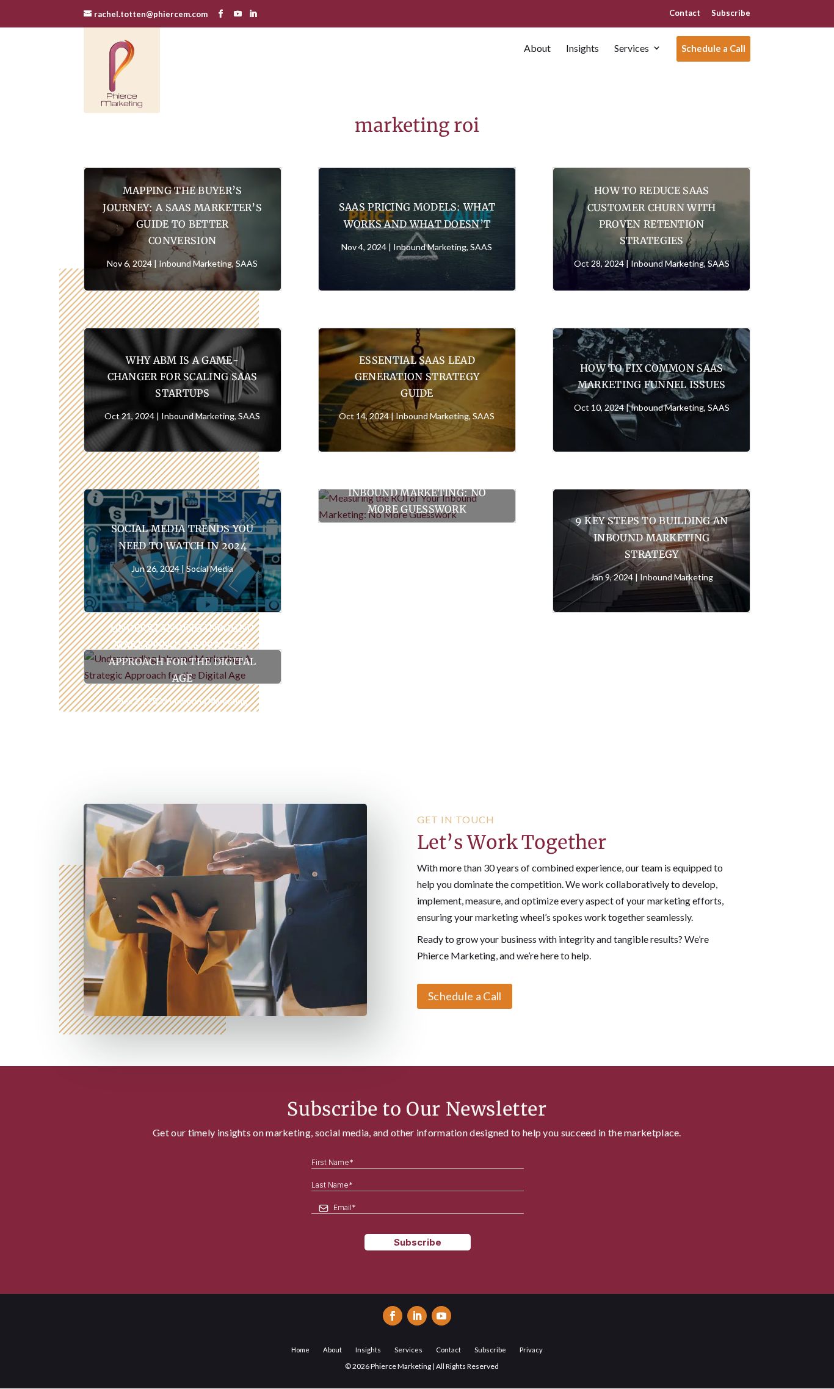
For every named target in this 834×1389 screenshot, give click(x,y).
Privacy (531, 1350)
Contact (684, 13)
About (332, 1350)
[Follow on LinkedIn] (417, 1316)
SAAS (247, 263)
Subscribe (730, 13)
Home (300, 1350)
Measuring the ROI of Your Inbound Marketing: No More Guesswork (417, 491)
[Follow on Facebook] (392, 1316)
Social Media (209, 568)
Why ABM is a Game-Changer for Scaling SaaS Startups (182, 376)
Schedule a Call (465, 996)
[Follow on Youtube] (441, 1316)
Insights (368, 1350)
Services (408, 1350)
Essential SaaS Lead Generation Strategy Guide (417, 376)
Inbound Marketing (195, 263)
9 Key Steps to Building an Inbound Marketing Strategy (651, 537)
